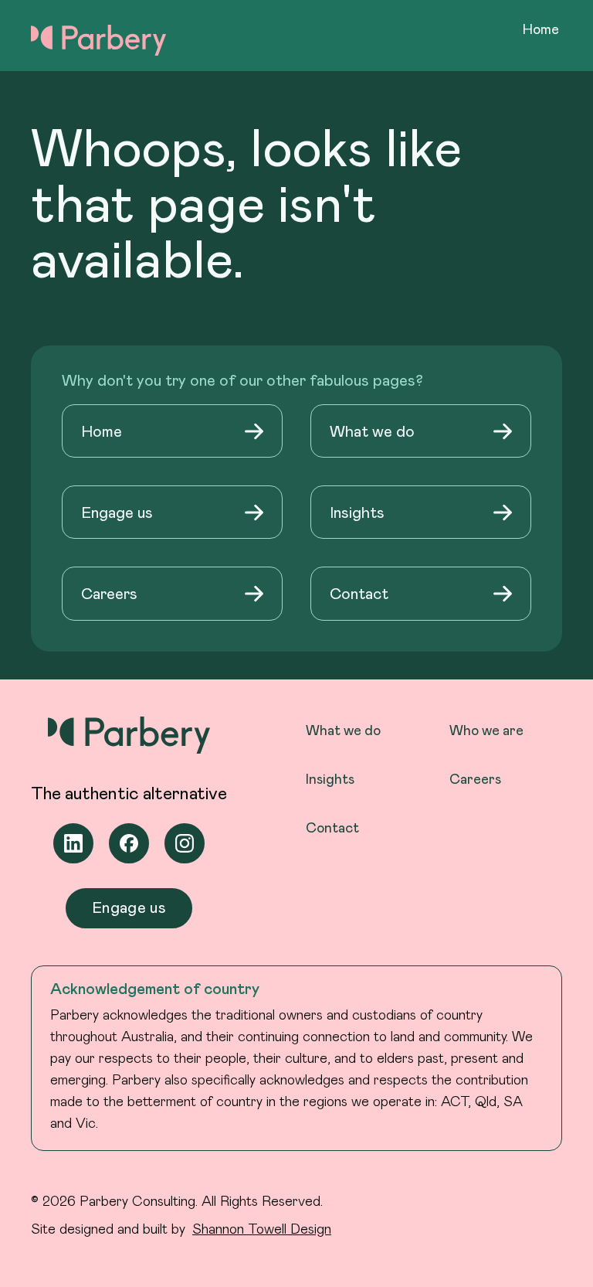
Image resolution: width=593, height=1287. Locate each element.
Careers (475, 778)
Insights (330, 778)
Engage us (129, 906)
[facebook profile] (129, 843)
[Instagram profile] (184, 843)
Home (541, 28)
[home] (98, 37)
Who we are (486, 729)
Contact (332, 827)
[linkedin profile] (73, 843)
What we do (343, 729)
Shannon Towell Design (261, 1228)
